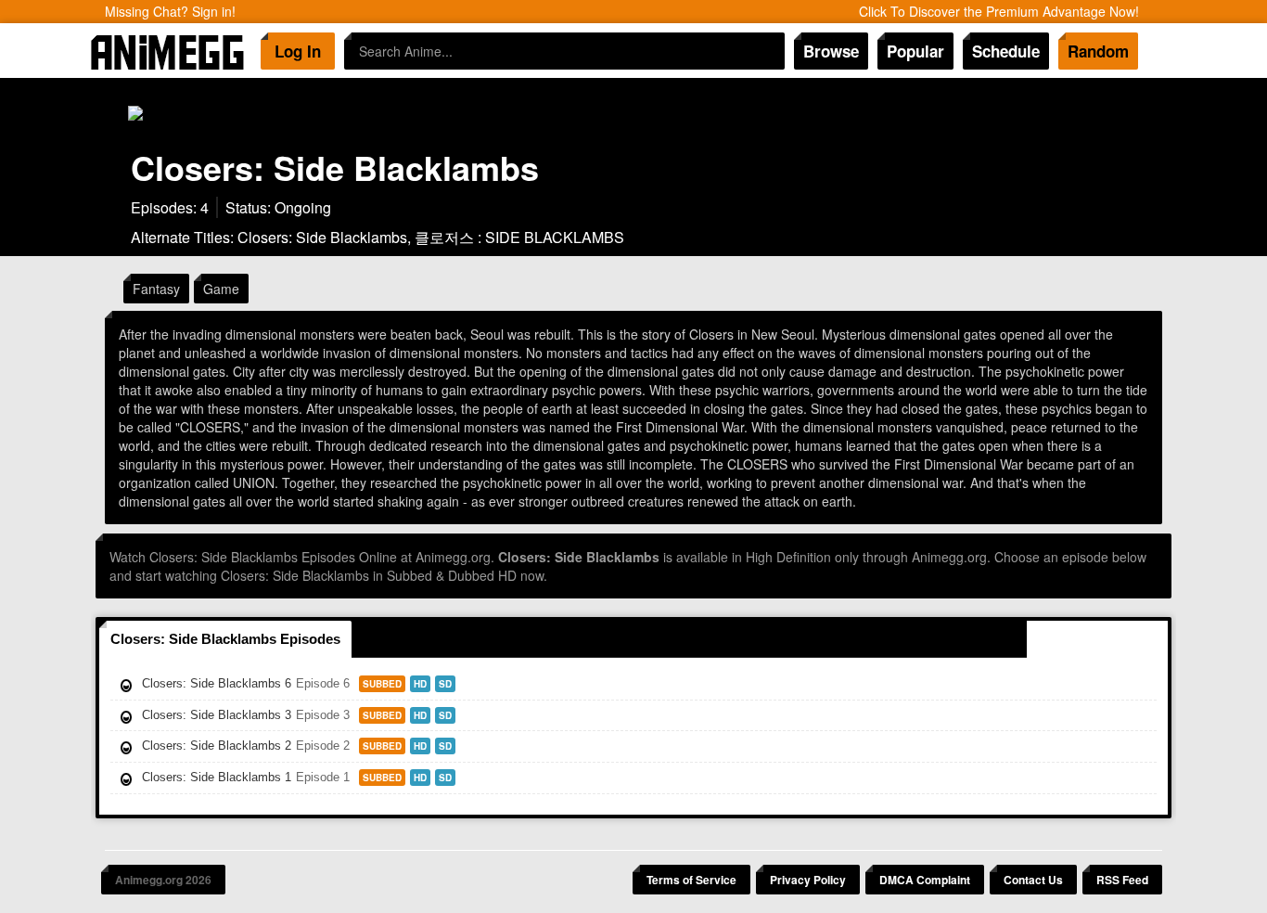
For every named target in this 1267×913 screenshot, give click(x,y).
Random (1098, 51)
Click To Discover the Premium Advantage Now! (999, 11)
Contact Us (1033, 879)
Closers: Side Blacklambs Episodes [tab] (225, 639)
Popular (915, 51)
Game (221, 288)
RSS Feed (1122, 879)
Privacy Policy (808, 879)
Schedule (1006, 51)
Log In (298, 51)
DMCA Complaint (924, 879)
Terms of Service (691, 879)
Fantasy (156, 288)
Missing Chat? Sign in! (170, 11)
